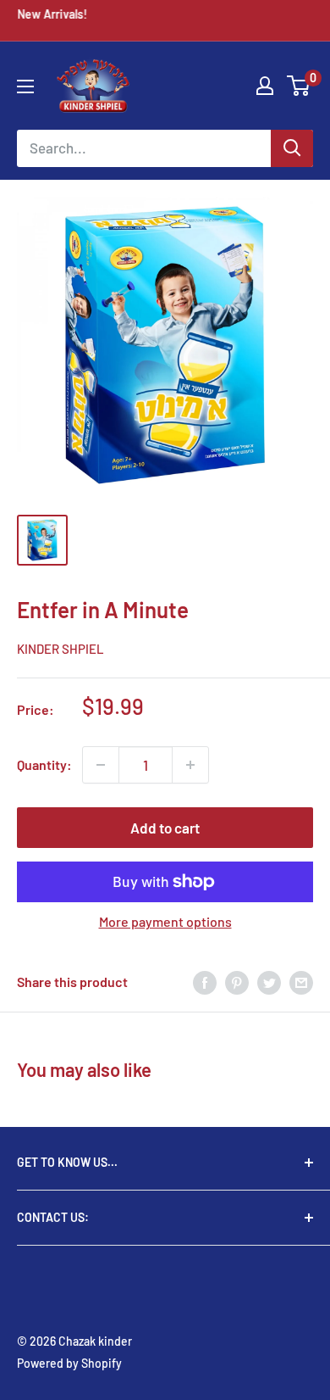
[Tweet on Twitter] (269, 981)
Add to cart (165, 827)
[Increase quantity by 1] (190, 765)
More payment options (165, 921)
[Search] (292, 148)
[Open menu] (25, 86)
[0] (299, 85)
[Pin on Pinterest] (237, 981)
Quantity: (44, 764)
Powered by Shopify (69, 1363)
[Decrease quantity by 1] (100, 765)
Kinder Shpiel (60, 648)
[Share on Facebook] (205, 981)
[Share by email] (301, 981)
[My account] (264, 85)
